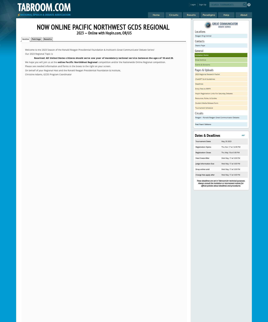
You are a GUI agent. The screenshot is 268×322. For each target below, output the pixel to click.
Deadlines (199, 84)
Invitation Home (201, 55)
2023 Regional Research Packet (207, 74)
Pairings (36, 39)
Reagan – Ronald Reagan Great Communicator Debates (217, 117)
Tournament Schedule (204, 108)
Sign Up (202, 4)
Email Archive (200, 60)
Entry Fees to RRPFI (203, 89)
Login (193, 4)
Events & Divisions (202, 65)
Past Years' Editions (203, 124)
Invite (25, 39)
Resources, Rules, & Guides (206, 98)
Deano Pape (200, 45)
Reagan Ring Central (203, 36)
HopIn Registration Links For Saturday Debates (214, 93)
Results (48, 39)
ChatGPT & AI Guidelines (205, 79)
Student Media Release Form (206, 103)
